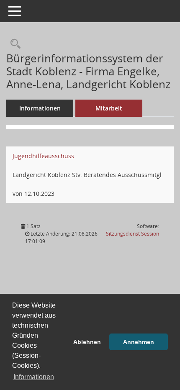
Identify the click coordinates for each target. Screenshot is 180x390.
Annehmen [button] (138, 342)
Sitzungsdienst (132, 233)
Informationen (40, 108)
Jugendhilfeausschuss (43, 156)
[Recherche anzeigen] (13, 44)
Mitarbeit (108, 108)
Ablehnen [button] (87, 342)
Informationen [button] (33, 376)
